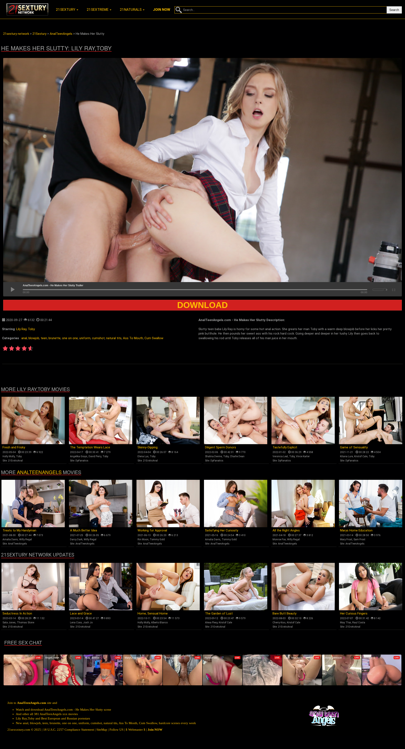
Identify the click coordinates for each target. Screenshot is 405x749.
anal (24, 338)
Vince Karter (303, 456)
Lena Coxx (76, 622)
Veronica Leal (280, 456)
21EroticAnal (15, 460)
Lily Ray (21, 329)
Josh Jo (88, 622)
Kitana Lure (346, 456)
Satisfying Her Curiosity (221, 530)
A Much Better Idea (83, 530)
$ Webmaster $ (135, 729)
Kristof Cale (360, 456)
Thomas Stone (25, 622)
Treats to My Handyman (19, 530)
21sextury (66, 9)
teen (44, 338)
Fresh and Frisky (14, 447)
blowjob (33, 338)
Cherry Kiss (279, 622)
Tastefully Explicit (285, 447)
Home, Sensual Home (153, 613)
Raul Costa (358, 622)
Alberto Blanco (159, 622)
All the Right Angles (286, 530)
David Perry (95, 456)
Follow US (116, 729)
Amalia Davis (10, 539)
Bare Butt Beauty (284, 613)
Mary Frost (346, 539)
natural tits (114, 338)
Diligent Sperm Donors (220, 447)
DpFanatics (82, 460)
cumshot (98, 338)
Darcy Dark (76, 539)
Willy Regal (25, 539)
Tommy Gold (157, 539)
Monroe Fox (279, 539)
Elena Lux (143, 456)
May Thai (345, 622)
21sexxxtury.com (18, 729)
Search (394, 10)
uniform (84, 338)
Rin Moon (143, 539)
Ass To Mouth (133, 338)
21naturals (131, 9)
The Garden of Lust (219, 613)
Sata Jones (9, 622)
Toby (31, 329)
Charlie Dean (237, 456)
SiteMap (101, 729)
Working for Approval (152, 530)
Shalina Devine (213, 456)
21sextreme (98, 9)
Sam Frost (359, 539)
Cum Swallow (153, 338)
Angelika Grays (78, 456)
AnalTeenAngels (39, 472)
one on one (70, 338)
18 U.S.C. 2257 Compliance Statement (68, 729)
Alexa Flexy (211, 622)
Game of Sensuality (354, 447)
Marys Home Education (356, 530)
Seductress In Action (17, 613)
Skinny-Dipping (148, 447)
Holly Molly (9, 456)
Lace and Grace (81, 613)
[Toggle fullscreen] (393, 289)
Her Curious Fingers (353, 613)
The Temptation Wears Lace (90, 447)
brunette (55, 338)
